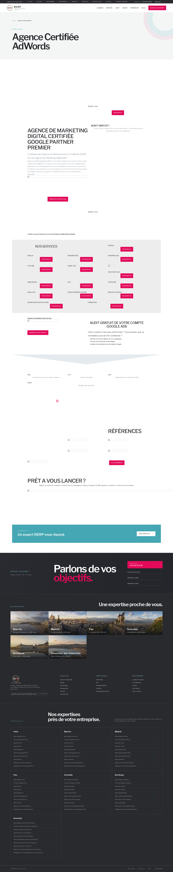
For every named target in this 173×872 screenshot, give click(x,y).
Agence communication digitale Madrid (137, 762)
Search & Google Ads (66, 679)
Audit (117, 8)
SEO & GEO (102, 1)
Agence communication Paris (36, 756)
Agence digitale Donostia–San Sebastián (36, 836)
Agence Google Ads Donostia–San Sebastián (36, 823)
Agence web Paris (36, 759)
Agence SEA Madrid (137, 743)
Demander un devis (145, 578)
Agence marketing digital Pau (36, 796)
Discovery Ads (64, 694)
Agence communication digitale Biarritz (86, 762)
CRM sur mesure (43, 1)
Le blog (134, 685)
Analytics (99, 688)
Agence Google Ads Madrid (137, 736)
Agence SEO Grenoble (86, 789)
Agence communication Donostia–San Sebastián (36, 842)
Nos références (136, 682)
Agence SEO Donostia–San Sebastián (36, 832)
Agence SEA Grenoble (86, 786)
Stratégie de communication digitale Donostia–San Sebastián (36, 852)
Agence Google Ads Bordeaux (137, 779)
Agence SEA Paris (36, 743)
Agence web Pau (36, 802)
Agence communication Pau (36, 799)
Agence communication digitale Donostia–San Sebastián (36, 849)
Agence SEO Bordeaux (137, 789)
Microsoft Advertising (115, 1)
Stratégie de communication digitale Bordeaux (137, 809)
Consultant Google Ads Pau (36, 783)
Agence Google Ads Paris (36, 736)
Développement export (103, 691)
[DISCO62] (127, 268)
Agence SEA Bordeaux (137, 786)
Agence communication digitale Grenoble (86, 806)
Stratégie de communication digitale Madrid (137, 766)
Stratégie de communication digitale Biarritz (86, 766)
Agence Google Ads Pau (36, 779)
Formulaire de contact (145, 572)
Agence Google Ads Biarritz (86, 736)
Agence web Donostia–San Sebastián (36, 846)
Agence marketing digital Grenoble (86, 796)
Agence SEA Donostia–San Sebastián (36, 829)
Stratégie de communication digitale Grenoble (86, 809)
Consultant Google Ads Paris (36, 739)
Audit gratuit (136, 688)
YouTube (62, 691)
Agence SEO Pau (36, 789)
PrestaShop (68, 1)
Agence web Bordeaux (137, 802)
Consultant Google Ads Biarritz (86, 739)
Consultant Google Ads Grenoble (86, 783)
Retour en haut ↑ (159, 868)
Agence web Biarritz (86, 759)
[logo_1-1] (86, 443)
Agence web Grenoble (86, 802)
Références (134, 8)
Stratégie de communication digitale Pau (36, 809)
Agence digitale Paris (36, 749)
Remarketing (63, 685)
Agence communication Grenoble (86, 799)
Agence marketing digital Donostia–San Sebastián (36, 839)
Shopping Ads (64, 688)
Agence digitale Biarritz (86, 749)
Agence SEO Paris (36, 746)
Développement (56, 1)
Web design (99, 679)
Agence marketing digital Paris (36, 752)
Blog (143, 8)
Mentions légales (131, 868)
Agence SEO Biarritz (86, 746)
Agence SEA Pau (36, 786)
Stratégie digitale (101, 685)
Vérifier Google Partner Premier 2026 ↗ (24, 694)
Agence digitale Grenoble (86, 792)
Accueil (14, 20)
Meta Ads (32, 1)
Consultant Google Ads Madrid (137, 739)
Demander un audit (145, 583)
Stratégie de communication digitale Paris (36, 766)
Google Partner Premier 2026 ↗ (15, 1)
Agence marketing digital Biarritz (86, 752)
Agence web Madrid (137, 759)
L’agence (100, 8)
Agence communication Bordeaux (137, 799)
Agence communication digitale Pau (36, 806)
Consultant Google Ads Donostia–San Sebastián (36, 826)
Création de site (90, 1)
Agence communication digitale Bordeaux (137, 806)
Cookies (149, 868)
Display (62, 682)
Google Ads (78, 1)
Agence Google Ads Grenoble (86, 779)
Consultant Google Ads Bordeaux (137, 783)
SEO (97, 682)
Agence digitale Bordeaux (137, 792)
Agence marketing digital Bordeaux (137, 796)
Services (109, 8)
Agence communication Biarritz (86, 756)
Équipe (125, 8)
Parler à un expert (157, 8)
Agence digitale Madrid (137, 749)
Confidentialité (141, 868)
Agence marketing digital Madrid (137, 752)
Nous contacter (146, 533)
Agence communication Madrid (137, 756)
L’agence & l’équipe (138, 679)
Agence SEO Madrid (137, 746)
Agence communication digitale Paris (36, 762)
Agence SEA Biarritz (86, 743)
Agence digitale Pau (36, 792)
